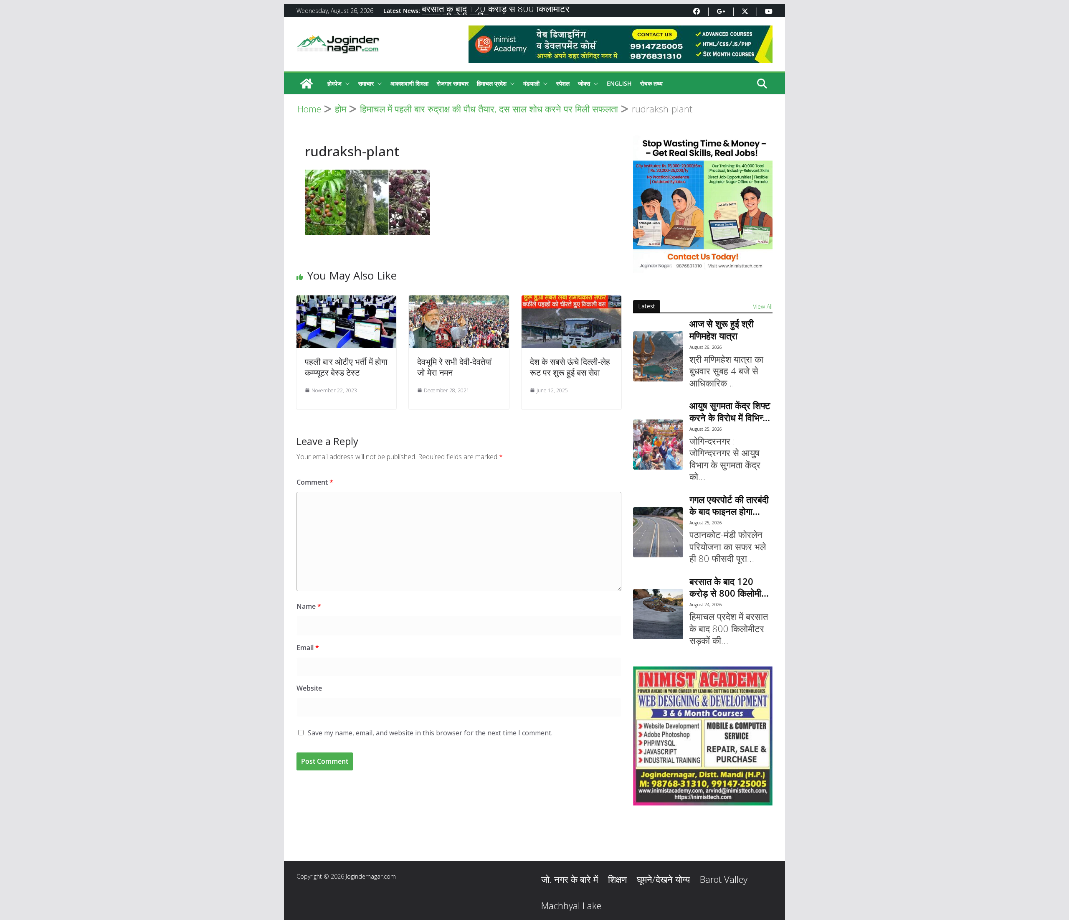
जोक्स (584, 83)
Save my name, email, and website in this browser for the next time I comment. (430, 732)
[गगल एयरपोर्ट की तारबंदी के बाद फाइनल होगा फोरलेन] (658, 532)
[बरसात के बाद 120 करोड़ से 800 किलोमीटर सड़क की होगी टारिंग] (658, 614)
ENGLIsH (619, 83)
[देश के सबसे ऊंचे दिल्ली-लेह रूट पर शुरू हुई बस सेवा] (571, 301)
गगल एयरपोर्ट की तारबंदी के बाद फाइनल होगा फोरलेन (729, 505)
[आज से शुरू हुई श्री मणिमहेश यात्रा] (658, 356)
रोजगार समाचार (453, 83)
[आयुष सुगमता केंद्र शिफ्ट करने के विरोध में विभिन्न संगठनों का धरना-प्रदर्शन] (658, 444)
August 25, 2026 (705, 429)
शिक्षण (617, 879)
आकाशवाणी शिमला (409, 83)
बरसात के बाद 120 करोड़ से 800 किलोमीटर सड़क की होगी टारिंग (730, 587)
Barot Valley (723, 879)
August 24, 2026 (705, 604)
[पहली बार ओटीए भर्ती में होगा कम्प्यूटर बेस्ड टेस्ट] (346, 301)
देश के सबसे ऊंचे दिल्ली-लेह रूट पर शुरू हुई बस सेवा (570, 367)
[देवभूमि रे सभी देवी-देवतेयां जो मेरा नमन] (459, 301)
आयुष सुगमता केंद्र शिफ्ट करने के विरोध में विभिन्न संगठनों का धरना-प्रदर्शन (730, 411)
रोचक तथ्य (651, 83)
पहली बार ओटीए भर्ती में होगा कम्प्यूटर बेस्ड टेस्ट (346, 367)
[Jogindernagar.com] (306, 83)
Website (309, 688)
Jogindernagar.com (371, 876)
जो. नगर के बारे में (569, 879)
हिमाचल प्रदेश (492, 83)
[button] (346, 83)
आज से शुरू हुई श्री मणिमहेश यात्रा (721, 329)
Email (307, 647)
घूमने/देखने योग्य (663, 879)
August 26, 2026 (705, 347)
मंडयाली (531, 83)
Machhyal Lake (571, 905)
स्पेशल (563, 83)
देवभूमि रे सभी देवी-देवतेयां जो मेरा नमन (454, 367)
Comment (314, 482)
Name (308, 606)
